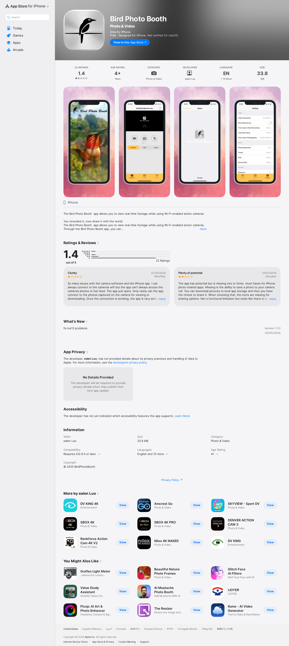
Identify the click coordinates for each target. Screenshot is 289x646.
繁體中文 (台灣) (225, 629)
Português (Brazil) (187, 629)
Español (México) (92, 629)
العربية (109, 629)
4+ (213, 454)
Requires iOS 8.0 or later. (79, 454)
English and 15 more (150, 454)
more (203, 229)
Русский (121, 629)
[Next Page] (285, 142)
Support (144, 642)
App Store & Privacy (103, 642)
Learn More (182, 416)
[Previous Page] (59, 142)
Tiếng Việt (207, 629)
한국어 (170, 629)
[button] (27, 28)
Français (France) (153, 629)
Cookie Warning (127, 642)
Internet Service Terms (75, 642)
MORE (162, 298)
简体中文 (135, 629)
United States (70, 629)
